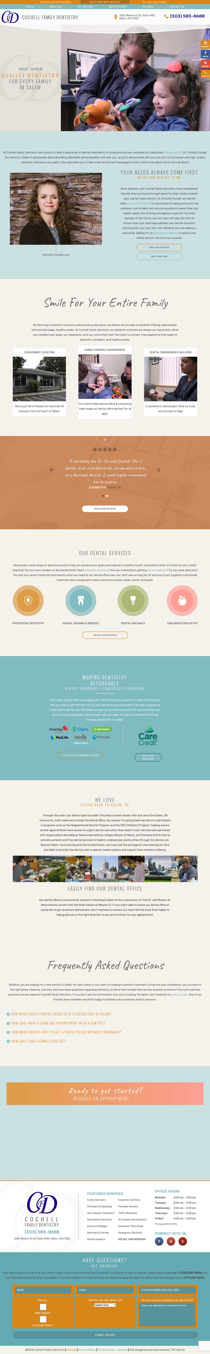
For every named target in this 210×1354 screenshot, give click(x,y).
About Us (55, 6)
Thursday (161, 1213)
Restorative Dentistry (99, 1219)
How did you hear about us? (105, 1300)
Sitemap (71, 1349)
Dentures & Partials (98, 1232)
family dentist (173, 152)
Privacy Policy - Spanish (112, 1349)
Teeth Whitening (127, 1213)
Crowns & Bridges (97, 1226)
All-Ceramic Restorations (132, 1219)
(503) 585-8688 (187, 16)
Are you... (43, 1300)
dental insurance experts (116, 700)
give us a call (179, 994)
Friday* (159, 1218)
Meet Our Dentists (159, 247)
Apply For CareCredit (148, 757)
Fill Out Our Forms (154, 2)
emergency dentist (165, 233)
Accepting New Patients (105, 2)
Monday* (160, 1197)
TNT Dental (178, 1349)
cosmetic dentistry (96, 570)
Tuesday (160, 1202)
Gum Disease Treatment (101, 1213)
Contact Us (176, 6)
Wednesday (162, 1208)
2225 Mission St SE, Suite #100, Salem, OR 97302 (137, 17)
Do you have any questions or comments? (167, 1300)
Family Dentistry (96, 1199)
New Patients (118, 6)
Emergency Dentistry (130, 1232)
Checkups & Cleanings (99, 1206)
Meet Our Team (159, 256)
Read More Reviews (105, 509)
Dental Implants (96, 1239)
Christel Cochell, (56, 254)
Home (30, 6)
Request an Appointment (55, 2)
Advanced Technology (130, 1226)
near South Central (139, 203)
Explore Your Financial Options (80, 755)
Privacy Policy (87, 1349)
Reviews (147, 6)
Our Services (85, 6)
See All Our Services (105, 635)
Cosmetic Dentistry (129, 1199)
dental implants (157, 570)
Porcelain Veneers (128, 1206)
